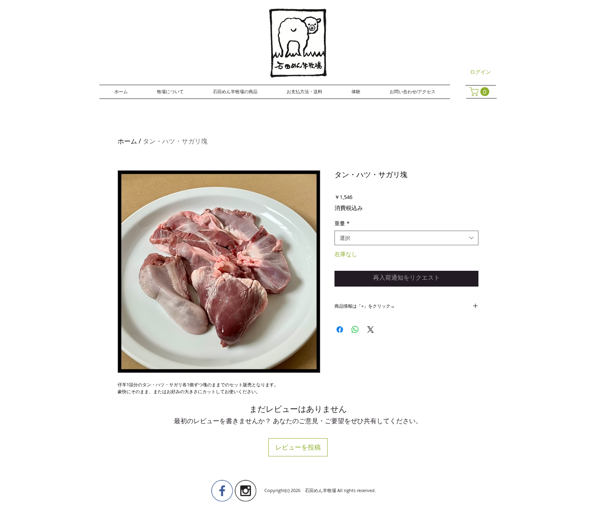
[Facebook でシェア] (340, 329)
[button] (480, 91)
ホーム (127, 141)
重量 (341, 223)
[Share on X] (370, 329)
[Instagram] (245, 490)
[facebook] (222, 490)
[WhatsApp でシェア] (355, 329)
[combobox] (406, 238)
